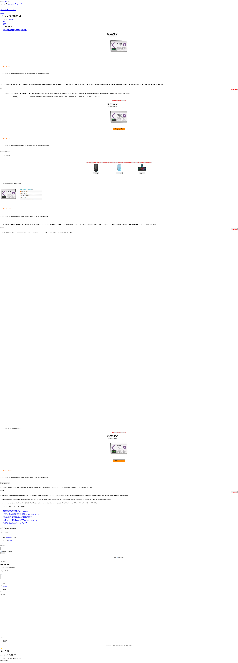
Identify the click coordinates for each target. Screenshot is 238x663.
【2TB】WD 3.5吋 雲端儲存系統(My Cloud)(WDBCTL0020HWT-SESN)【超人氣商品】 (22, 514)
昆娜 (1, 530)
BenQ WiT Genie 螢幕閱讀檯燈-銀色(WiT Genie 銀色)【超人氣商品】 (18, 516)
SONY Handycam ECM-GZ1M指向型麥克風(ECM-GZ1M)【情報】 (17, 517)
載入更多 (2, 545)
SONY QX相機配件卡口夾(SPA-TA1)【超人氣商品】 (14, 513)
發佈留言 (2, 552)
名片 (4, 24)
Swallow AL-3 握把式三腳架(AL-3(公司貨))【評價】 (14, 523)
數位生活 (11, 19)
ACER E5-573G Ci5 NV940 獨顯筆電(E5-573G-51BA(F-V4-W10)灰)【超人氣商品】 (21, 520)
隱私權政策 (126, 645)
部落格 (4, 23)
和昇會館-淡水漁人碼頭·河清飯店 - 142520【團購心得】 (15, 522)
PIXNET (109, 645)
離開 (7, 660)
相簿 (4, 21)
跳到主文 (2, 13)
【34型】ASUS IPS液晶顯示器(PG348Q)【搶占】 (13, 519)
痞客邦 (7, 537)
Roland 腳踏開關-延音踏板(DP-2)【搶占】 (12, 510)
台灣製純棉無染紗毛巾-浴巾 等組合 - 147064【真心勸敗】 (15, 511)
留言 (10, 537)
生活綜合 (10, 540)
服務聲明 (130, 645)
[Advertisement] (119, 614)
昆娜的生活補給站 (8, 9)
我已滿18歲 (3, 660)
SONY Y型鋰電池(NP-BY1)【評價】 (15, 30)
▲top (1, 543)
